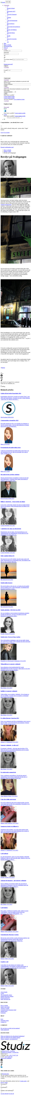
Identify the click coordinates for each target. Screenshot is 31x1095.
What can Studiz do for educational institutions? (13, 1036)
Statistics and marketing (6, 1090)
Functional (3, 1087)
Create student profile (9, 96)
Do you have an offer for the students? (10, 1028)
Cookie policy (23, 1081)
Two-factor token (8, 59)
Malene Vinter (7, 151)
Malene (3, 367)
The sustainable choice (6, 995)
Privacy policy (4, 1082)
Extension (3, 1012)
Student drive (4, 1011)
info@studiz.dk (8, 1056)
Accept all (11, 1093)
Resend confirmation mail (7, 147)
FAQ (2, 1019)
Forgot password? (8, 64)
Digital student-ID (5, 997)
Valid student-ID (5, 1029)
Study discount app (5, 999)
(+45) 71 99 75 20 (13, 1055)
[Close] (1, 139)
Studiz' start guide (5, 1007)
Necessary (3, 1084)
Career (2, 993)
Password (6, 52)
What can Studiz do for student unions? (10, 1037)
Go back (6, 67)
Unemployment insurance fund (8, 1010)
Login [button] (5, 49)
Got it (2, 132)
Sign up (6, 47)
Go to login (7, 132)
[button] (6, 66)
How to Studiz (7, 45)
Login (5, 114)
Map (5, 43)
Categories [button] (6, 5)
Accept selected (5, 1093)
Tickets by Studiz (5, 1008)
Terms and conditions (6, 1058)
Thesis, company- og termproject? (9, 1039)
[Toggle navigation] (8, 2)
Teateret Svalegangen (6, 204)
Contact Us (3, 1022)
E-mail (5, 50)
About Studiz (4, 992)
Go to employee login (19, 99)
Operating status (5, 1020)
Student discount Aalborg (7, 996)
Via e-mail (6, 107)
